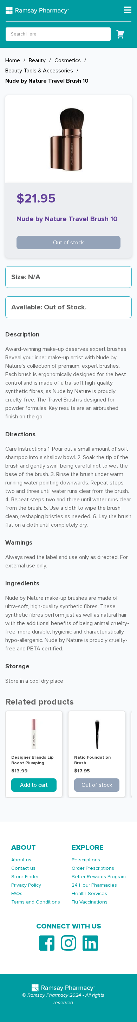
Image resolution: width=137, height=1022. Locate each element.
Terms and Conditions (35, 902)
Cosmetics (67, 60)
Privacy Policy (26, 885)
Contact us (23, 868)
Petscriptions (86, 860)
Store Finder (25, 877)
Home (12, 60)
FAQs (16, 893)
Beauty (37, 60)
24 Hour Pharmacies (94, 885)
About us (21, 860)
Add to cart (34, 785)
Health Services (89, 893)
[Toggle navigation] (127, 10)
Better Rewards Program (99, 877)
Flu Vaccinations (89, 902)
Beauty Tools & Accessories (39, 70)
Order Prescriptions (93, 868)
